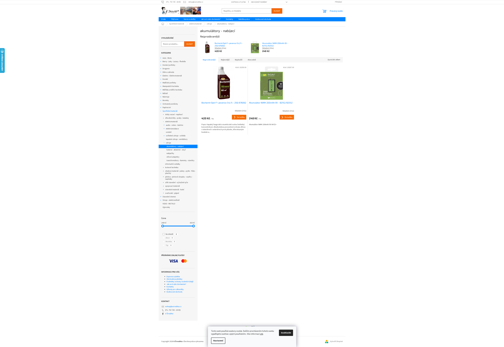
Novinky (166, 100)
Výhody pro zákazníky (175, 289)
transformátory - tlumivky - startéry (180, 160)
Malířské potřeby (169, 82)
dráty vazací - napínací (174, 114)
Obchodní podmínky (259, 2)
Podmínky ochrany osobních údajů (180, 281)
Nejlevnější (225, 60)
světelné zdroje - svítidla (175, 135)
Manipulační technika (171, 86)
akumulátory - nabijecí (175, 146)
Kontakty (170, 286)
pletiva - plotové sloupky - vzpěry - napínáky (179, 178)
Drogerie (166, 68)
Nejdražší (238, 60)
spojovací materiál (172, 186)
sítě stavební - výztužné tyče (176, 182)
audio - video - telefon (174, 125)
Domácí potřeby (169, 65)
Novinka (170, 241)
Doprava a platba (238, 2)
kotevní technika (171, 167)
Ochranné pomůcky (170, 104)
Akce (169, 238)
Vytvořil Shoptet (336, 341)
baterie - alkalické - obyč (176, 150)
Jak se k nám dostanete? (176, 284)
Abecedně (252, 60)
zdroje (168, 143)
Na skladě (171, 234)
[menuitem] (163, 19)
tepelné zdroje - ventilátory (177, 139)
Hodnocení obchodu (174, 292)
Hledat (277, 11)
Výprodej (166, 207)
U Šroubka (169, 313)
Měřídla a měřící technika (172, 90)
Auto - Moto (167, 58)
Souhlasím (286, 332)
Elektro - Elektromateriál (172, 75)
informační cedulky (172, 164)
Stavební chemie (169, 196)
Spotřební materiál (170, 111)
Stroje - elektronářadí (171, 200)
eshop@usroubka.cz (173, 306)
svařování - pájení (172, 193)
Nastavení (218, 340)
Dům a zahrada (168, 72)
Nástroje (166, 97)
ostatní (168, 132)
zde (261, 334)
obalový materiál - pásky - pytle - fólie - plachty (180, 172)
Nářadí (165, 93)
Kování (165, 79)
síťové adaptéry (173, 157)
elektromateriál (171, 121)
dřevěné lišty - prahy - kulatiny (177, 118)
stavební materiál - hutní (174, 189)
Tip (168, 245)
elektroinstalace (172, 128)
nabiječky (170, 153)
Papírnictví (167, 107)
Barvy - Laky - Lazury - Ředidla (174, 61)
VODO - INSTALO (169, 203)
